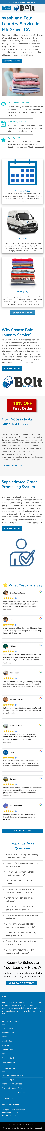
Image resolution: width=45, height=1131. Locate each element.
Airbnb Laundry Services (12, 1084)
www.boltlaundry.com (11, 1115)
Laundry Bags (7, 1041)
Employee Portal (8, 1062)
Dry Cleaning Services (11, 1079)
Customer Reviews (9, 1058)
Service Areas (7, 1050)
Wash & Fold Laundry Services (14, 1075)
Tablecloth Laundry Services (13, 1088)
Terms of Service (29, 1125)
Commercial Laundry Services (14, 1092)
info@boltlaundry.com (16, 1110)
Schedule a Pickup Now (21, 983)
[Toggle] (4, 854)
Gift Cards (6, 1045)
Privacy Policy (15, 1125)
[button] (42, 8)
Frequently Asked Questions (13, 1032)
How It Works (7, 1028)
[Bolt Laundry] (24, 8)
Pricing (4, 1037)
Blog (3, 1054)
